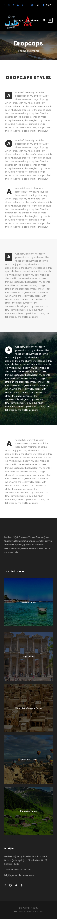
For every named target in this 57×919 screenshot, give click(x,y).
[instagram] (22, 5)
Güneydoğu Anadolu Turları (28, 708)
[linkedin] (9, 5)
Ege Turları (28, 656)
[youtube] (18, 5)
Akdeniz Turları (28, 602)
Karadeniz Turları (28, 811)
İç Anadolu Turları (28, 759)
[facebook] (4, 5)
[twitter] (13, 5)
